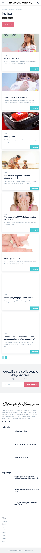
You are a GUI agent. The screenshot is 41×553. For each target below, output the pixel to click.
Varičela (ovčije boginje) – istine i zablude (19, 297)
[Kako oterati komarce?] (7, 462)
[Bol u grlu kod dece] (20, 43)
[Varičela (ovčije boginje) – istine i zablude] (20, 282)
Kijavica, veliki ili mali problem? (15, 97)
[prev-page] (3, 357)
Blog (5, 55)
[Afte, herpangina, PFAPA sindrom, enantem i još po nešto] (20, 201)
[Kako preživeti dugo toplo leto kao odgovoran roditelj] (20, 160)
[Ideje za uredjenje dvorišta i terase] (7, 448)
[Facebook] (2, 421)
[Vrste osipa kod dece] (20, 243)
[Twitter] (9, 421)
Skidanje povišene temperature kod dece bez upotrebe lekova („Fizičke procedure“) (19, 338)
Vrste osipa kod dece (12, 258)
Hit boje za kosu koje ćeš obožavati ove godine (25, 503)
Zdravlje (11, 9)
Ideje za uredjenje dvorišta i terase (25, 444)
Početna (4, 9)
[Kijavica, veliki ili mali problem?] (20, 82)
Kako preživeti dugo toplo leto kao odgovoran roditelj (17, 176)
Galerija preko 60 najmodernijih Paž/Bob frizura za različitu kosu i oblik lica (26, 478)
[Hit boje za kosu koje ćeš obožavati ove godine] (7, 507)
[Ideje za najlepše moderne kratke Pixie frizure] (7, 494)
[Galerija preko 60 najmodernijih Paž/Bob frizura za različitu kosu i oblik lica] (7, 481)
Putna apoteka (9, 136)
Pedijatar (10, 18)
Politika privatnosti (28, 550)
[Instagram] (6, 421)
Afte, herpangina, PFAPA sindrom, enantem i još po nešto (20, 218)
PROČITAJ (35, 69)
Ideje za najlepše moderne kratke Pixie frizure (26, 490)
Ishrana (4, 18)
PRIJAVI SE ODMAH (31, 384)
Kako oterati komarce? (21, 457)
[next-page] (6, 357)
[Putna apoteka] (20, 121)
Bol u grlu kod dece (11, 58)
